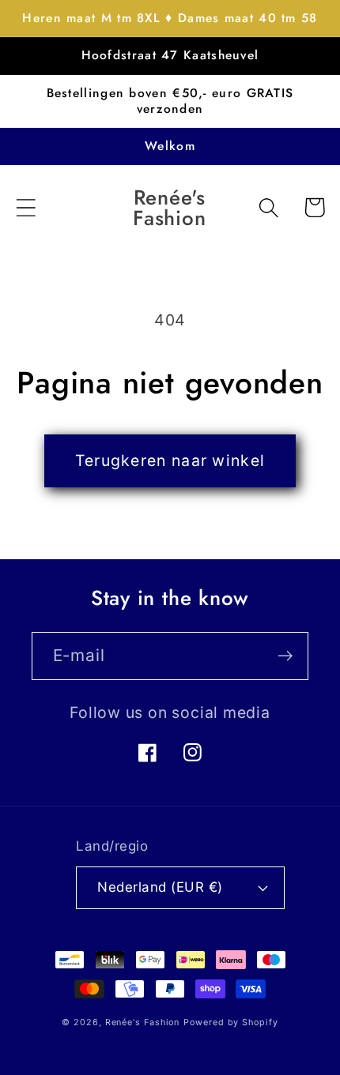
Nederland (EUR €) (160, 887)
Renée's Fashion (142, 1022)
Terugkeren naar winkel (170, 460)
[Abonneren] (285, 656)
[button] (25, 207)
